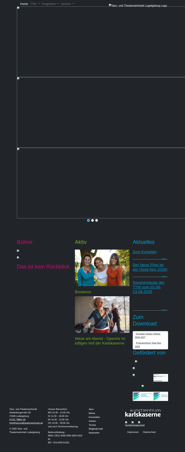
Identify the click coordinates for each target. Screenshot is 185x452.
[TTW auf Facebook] (128, 424)
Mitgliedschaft (96, 429)
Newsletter (94, 432)
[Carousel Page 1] (88, 220)
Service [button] (66, 4)
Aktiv (91, 409)
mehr (163, 259)
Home (24, 4)
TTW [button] (33, 4)
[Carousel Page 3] (96, 220)
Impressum (133, 432)
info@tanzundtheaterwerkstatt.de (26, 423)
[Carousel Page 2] (92, 220)
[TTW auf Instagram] (135, 424)
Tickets (92, 425)
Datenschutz (149, 432)
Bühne (92, 413)
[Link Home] (138, 5)
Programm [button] (49, 4)
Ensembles (94, 417)
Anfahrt (92, 421)
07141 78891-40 (17, 419)
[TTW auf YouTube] (141, 424)
